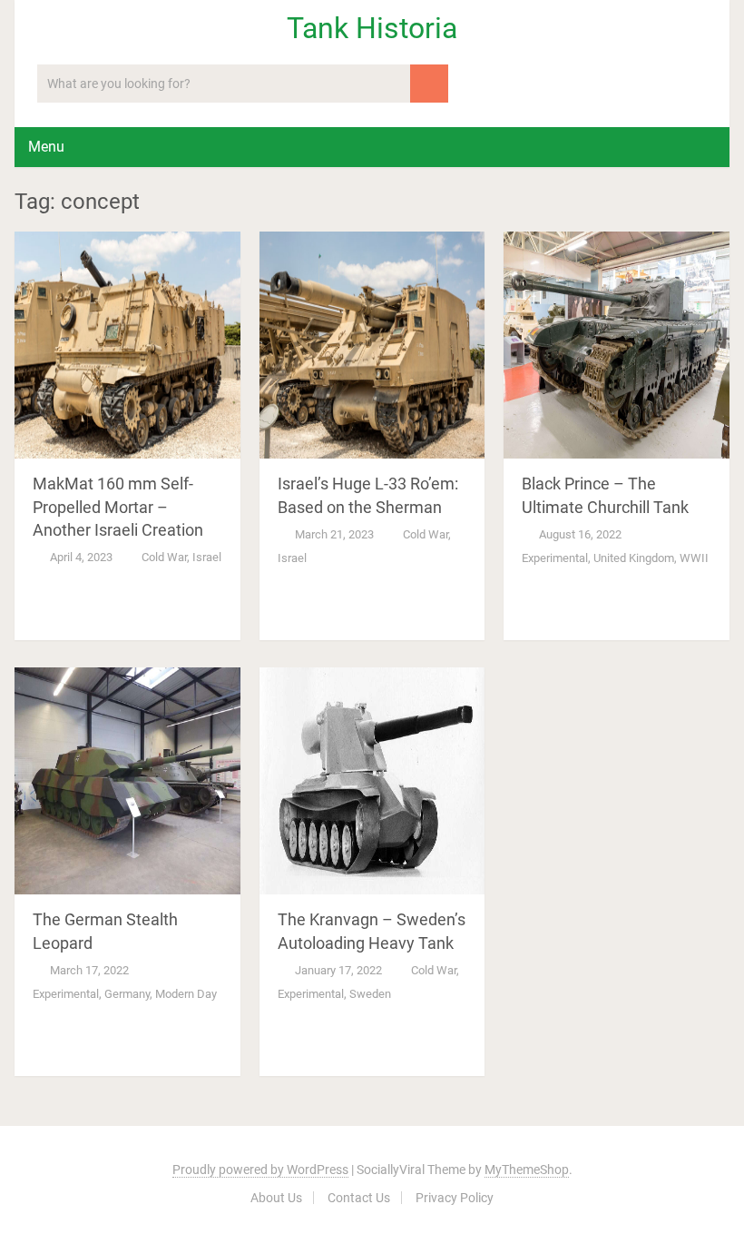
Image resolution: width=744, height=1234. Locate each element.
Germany (127, 994)
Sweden (370, 994)
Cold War (164, 557)
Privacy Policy (455, 1197)
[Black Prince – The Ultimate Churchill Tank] (616, 345)
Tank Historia (372, 28)
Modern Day (186, 994)
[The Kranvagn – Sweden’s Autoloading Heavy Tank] (372, 780)
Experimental (555, 558)
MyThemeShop (527, 1169)
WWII (694, 558)
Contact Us (359, 1197)
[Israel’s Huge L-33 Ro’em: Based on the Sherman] (372, 345)
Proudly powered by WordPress (260, 1169)
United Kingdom (633, 558)
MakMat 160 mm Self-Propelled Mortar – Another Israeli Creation (118, 506)
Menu (46, 146)
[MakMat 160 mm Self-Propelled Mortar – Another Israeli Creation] (127, 345)
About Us (276, 1197)
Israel (206, 557)
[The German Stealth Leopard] (127, 780)
